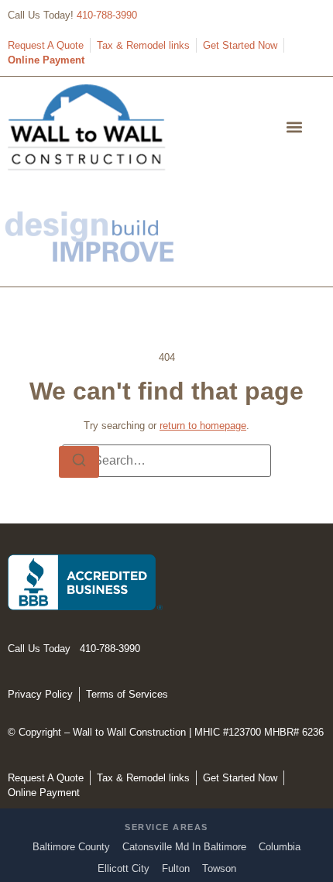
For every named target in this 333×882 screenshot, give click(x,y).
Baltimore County (71, 847)
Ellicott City (123, 868)
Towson (219, 868)
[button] (294, 127)
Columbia (279, 847)
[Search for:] (166, 460)
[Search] (79, 462)
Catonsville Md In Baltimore (184, 847)
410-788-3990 (107, 15)
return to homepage (203, 425)
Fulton (176, 868)
